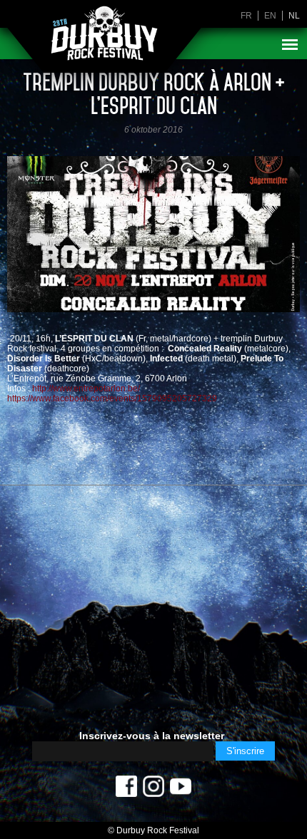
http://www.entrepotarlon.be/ (86, 388)
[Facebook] (126, 790)
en (270, 16)
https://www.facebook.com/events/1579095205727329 (112, 398)
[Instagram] (153, 790)
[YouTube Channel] (180, 790)
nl (294, 16)
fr (246, 16)
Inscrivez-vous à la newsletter (151, 735)
